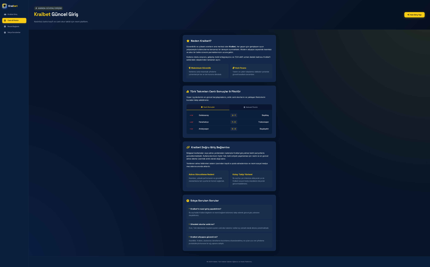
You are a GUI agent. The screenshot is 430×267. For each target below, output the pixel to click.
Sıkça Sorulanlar (14, 32)
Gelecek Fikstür (252, 107)
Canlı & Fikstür (13, 20)
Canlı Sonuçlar (209, 107)
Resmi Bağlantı (13, 26)
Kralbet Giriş (12, 14)
